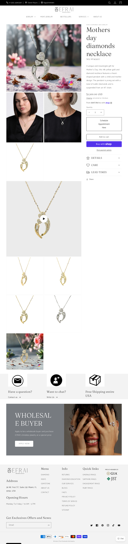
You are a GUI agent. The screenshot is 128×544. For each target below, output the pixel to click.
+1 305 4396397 (15, 3)
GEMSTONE (45, 483)
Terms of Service (69, 501)
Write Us (50, 397)
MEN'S (43, 479)
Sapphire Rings (89, 479)
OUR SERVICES (68, 483)
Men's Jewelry (46, 16)
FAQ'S (64, 492)
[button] (109, 3)
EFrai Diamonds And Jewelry (66, 541)
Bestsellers (65, 16)
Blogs (64, 488)
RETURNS (66, 474)
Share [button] (91, 179)
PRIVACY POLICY (68, 496)
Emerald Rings (89, 474)
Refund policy (68, 505)
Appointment (49, 3)
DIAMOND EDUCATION (71, 479)
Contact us (13, 397)
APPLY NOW (24, 443)
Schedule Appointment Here (104, 124)
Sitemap (65, 510)
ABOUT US (45, 488)
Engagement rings (91, 483)
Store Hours (33, 3)
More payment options (104, 150)
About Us (97, 16)
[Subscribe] (48, 525)
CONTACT (45, 492)
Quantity (89, 107)
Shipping (89, 98)
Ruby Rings (88, 488)
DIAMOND (45, 474)
